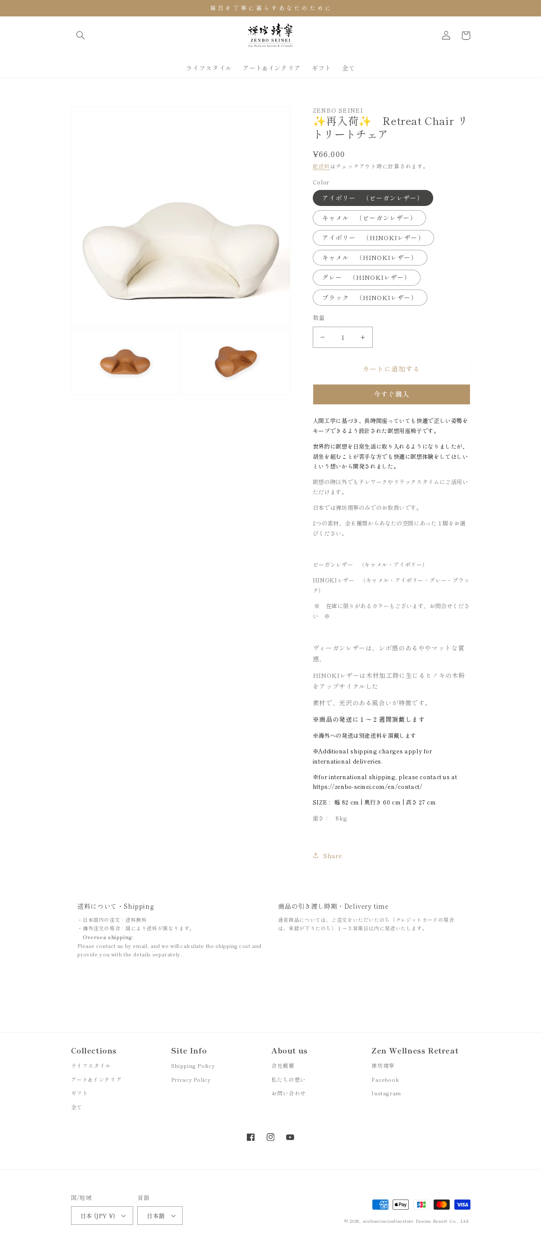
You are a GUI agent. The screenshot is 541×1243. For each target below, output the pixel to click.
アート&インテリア (96, 1079)
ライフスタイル (91, 1066)
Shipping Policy (193, 1066)
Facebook (385, 1079)
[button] (80, 35)
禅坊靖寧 (383, 1066)
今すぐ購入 (392, 394)
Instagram (386, 1093)
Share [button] (332, 855)
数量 (319, 317)
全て (76, 1107)
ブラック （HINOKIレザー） (370, 297)
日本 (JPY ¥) (97, 1215)
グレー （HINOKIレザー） (366, 277)
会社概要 (283, 1066)
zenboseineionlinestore (389, 1221)
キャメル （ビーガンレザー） (369, 217)
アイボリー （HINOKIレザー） (373, 237)
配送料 (321, 166)
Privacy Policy (191, 1079)
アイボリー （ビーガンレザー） (373, 197)
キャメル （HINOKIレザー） (370, 257)
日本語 (156, 1215)
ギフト (79, 1093)
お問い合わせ (288, 1093)
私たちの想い (288, 1079)
